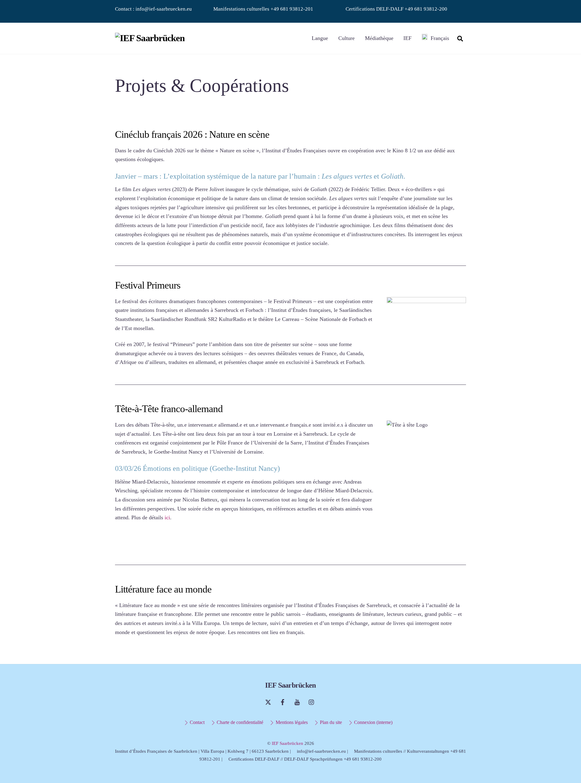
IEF (407, 38)
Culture (346, 38)
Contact (197, 722)
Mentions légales (290, 722)
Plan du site (330, 722)
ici (167, 517)
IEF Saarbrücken (287, 743)
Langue (320, 38)
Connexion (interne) (372, 722)
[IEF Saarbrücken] (150, 38)
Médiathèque (379, 38)
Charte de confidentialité (239, 722)
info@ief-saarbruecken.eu (164, 9)
